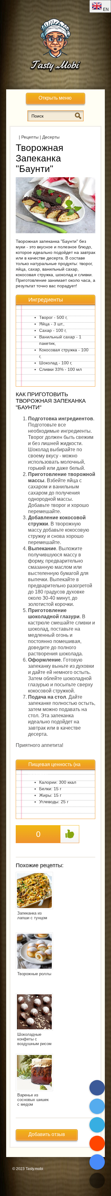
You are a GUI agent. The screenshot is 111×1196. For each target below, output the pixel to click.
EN (105, 9)
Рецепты (30, 137)
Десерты (51, 137)
